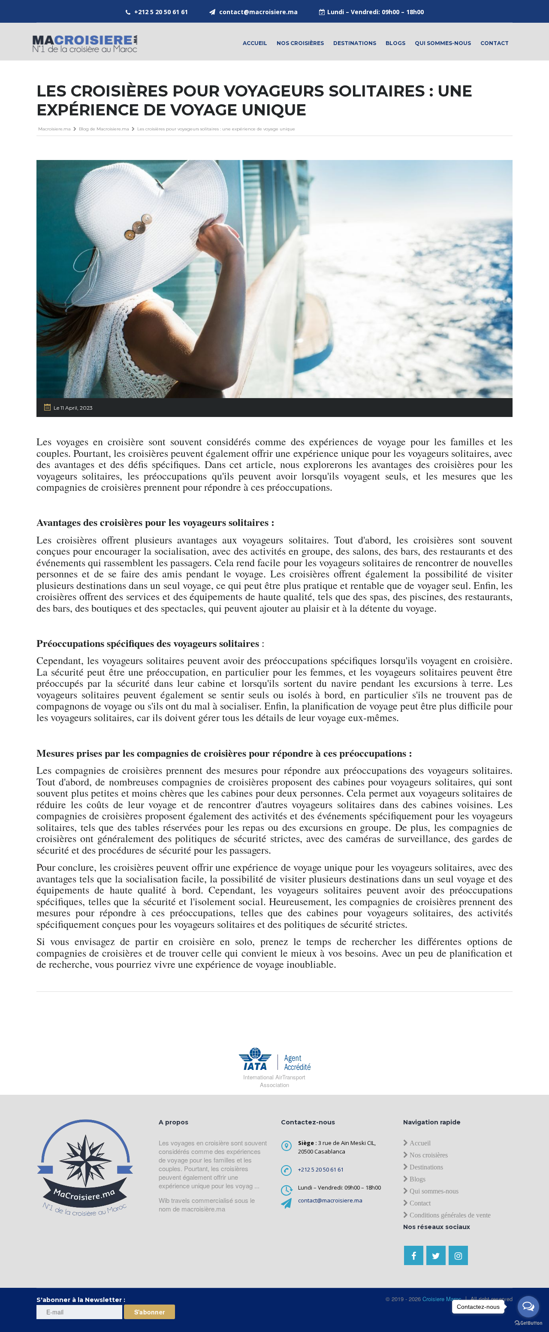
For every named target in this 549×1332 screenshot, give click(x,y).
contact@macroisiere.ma (258, 12)
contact (494, 43)
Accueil (255, 43)
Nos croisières (300, 43)
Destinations (354, 43)
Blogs (395, 43)
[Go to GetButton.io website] (528, 1323)
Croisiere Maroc (441, 1299)
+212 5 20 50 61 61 (161, 12)
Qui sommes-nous (443, 43)
